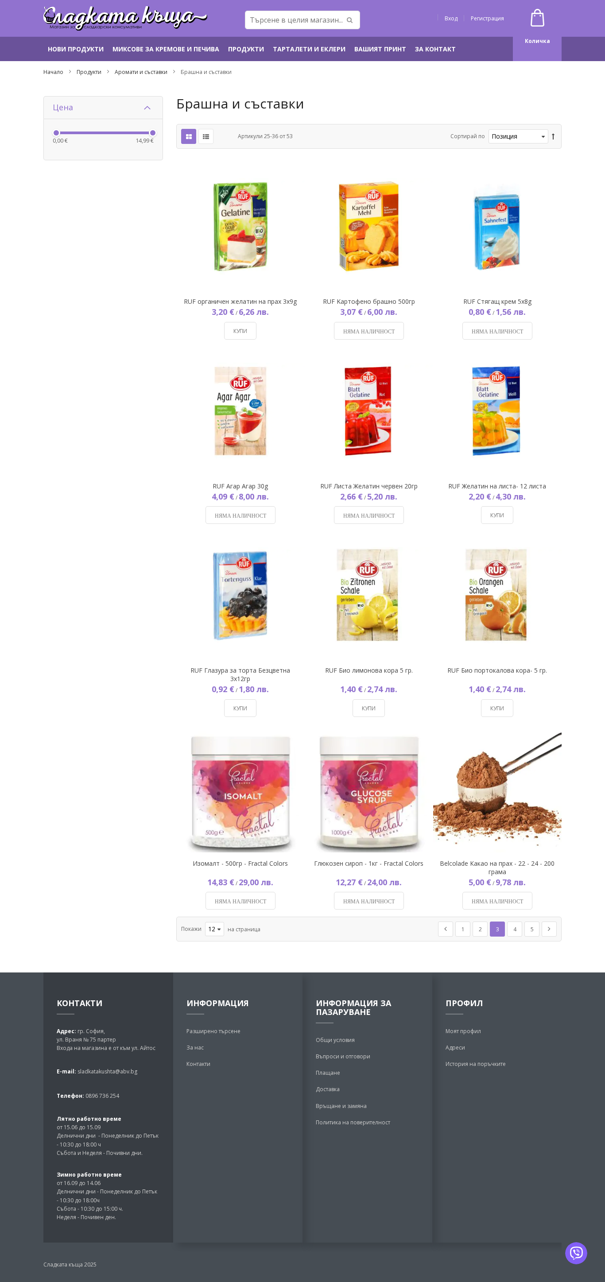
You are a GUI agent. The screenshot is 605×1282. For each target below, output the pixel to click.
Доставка (328, 1089)
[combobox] (302, 20)
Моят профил (463, 1031)
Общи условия (335, 1040)
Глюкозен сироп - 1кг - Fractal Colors (368, 863)
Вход (451, 18)
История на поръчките (476, 1064)
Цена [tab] (63, 107)
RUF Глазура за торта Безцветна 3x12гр (240, 674)
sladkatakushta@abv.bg (107, 1071)
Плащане (328, 1073)
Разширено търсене (213, 1031)
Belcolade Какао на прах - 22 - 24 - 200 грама (497, 867)
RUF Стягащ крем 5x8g (497, 301)
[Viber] (576, 1253)
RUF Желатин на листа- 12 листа (497, 486)
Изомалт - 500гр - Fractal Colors (240, 863)
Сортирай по (467, 136)
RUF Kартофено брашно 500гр (369, 301)
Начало (54, 72)
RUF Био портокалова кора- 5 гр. (497, 670)
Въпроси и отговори (343, 1056)
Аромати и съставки (142, 72)
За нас (195, 1047)
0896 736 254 (101, 1096)
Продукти (90, 72)
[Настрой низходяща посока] (553, 136)
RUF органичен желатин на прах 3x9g (240, 301)
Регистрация (487, 18)
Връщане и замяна (341, 1106)
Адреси (455, 1047)
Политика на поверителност (353, 1122)
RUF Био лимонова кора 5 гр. (369, 670)
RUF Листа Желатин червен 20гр (369, 486)
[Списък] (205, 136)
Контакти (198, 1064)
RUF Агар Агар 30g (240, 486)
